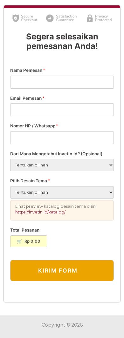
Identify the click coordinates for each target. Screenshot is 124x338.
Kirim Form (58, 270)
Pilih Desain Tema (30, 180)
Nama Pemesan (27, 70)
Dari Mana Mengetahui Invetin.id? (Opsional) (56, 153)
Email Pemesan (27, 98)
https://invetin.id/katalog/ (40, 212)
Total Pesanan (24, 230)
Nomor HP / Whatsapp (34, 125)
